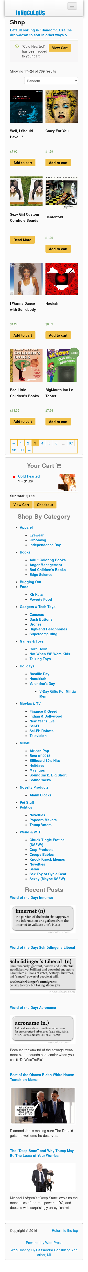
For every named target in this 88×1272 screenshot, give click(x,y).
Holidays (27, 666)
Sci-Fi (34, 725)
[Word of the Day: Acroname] (43, 1028)
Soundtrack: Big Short (48, 775)
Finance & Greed (43, 711)
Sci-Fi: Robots (42, 730)
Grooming (38, 539)
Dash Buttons (41, 619)
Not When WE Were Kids (50, 653)
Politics (26, 807)
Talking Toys (40, 658)
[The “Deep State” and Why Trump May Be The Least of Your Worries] (43, 1176)
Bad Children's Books (48, 569)
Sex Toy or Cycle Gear (48, 873)
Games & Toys (32, 641)
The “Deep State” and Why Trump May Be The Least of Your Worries (42, 1153)
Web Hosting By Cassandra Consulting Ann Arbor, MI (44, 1252)
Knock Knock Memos (47, 859)
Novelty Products (34, 787)
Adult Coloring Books (48, 559)
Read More (22, 239)
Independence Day (45, 544)
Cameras (37, 614)
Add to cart (22, 162)
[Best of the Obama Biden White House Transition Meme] (43, 1105)
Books (25, 552)
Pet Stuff (27, 802)
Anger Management (46, 564)
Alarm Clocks (41, 795)
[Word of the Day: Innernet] (43, 918)
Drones (36, 624)
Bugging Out (30, 581)
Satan (34, 868)
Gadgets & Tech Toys (37, 606)
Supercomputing (43, 633)
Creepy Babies (42, 854)
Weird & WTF (30, 832)
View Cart (60, 47)
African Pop (39, 750)
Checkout (45, 504)
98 (14, 449)
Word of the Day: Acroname (33, 1007)
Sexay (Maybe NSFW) (47, 878)
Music (25, 742)
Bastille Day (39, 673)
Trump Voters (41, 824)
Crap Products (42, 849)
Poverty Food (41, 599)
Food (24, 586)
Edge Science (41, 574)
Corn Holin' (39, 648)
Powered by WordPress (44, 1242)
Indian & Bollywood (46, 716)
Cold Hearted (29, 476)
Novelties (37, 814)
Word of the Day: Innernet (31, 897)
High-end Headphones (48, 629)
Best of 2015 (40, 755)
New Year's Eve (42, 721)
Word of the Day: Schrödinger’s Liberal (42, 947)
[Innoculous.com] (43, 12)
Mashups (37, 770)
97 (71, 443)
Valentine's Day (42, 683)
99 (22, 449)
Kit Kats (36, 594)
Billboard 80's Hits (45, 760)
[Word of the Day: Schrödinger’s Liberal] (43, 973)
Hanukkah (38, 678)
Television (38, 735)
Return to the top (65, 1230)
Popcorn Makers (43, 819)
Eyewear (37, 535)
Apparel (26, 527)
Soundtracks (40, 779)
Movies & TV (30, 703)
